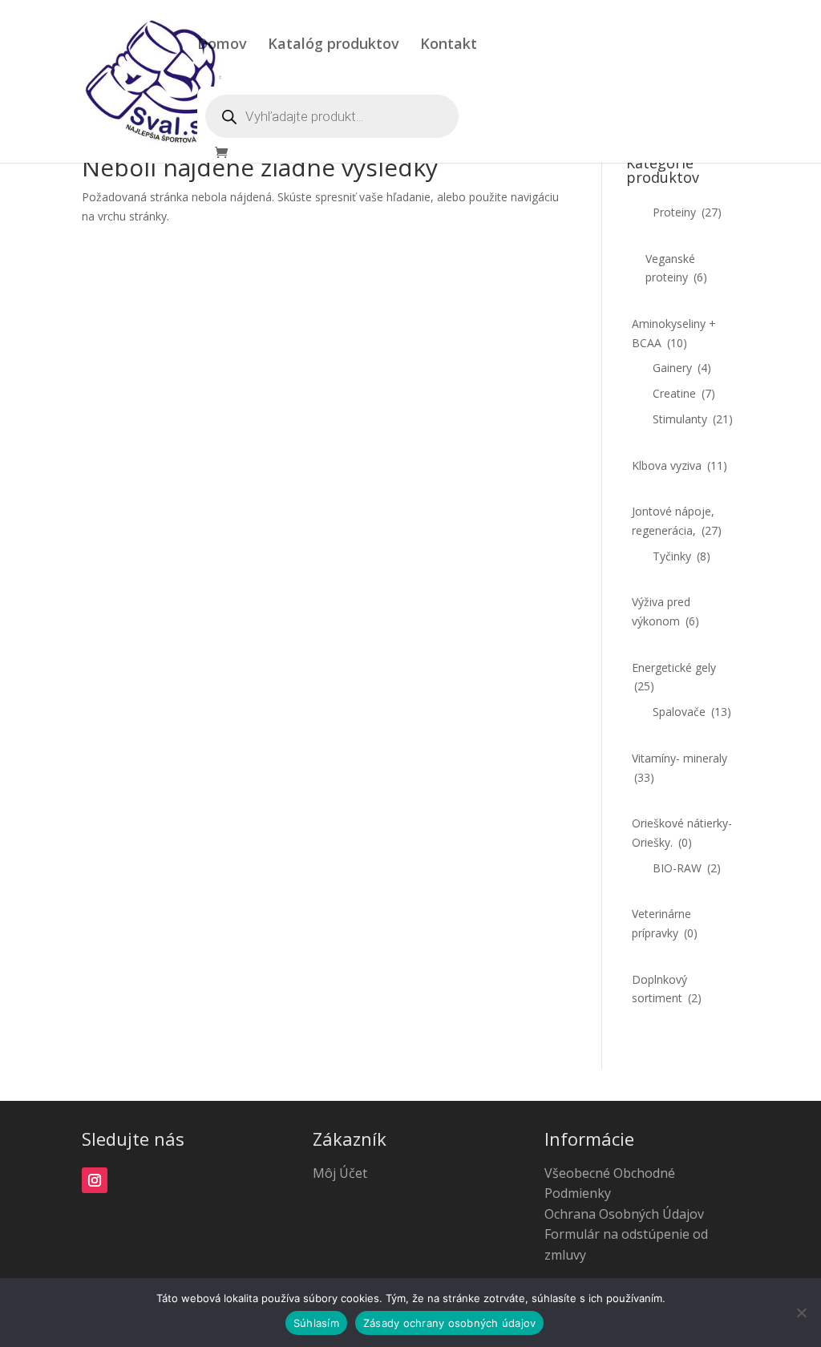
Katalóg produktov (333, 45)
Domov (222, 45)
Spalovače (692, 711)
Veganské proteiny (676, 268)
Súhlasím (316, 1323)
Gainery (682, 367)
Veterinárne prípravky (665, 923)
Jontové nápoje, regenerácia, (677, 521)
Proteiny (687, 212)
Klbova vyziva (679, 465)
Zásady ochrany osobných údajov (449, 1323)
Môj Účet (340, 1173)
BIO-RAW (687, 868)
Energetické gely (674, 677)
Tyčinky (681, 556)
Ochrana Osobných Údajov (624, 1214)
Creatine (684, 393)
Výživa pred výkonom (665, 611)
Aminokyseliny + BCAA (674, 333)
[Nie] (801, 1313)
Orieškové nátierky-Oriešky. (682, 832)
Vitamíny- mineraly (679, 767)
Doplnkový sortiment (667, 989)
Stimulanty (693, 419)
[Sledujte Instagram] (94, 1180)
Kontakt (448, 45)
